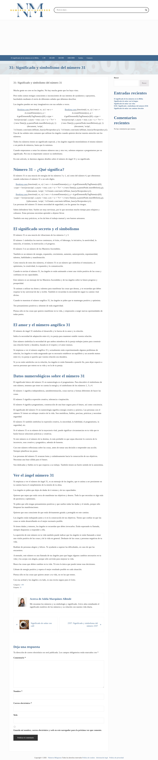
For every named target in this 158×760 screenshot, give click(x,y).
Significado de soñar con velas (124, 104)
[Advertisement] (79, 37)
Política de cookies (88, 758)
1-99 (22, 585)
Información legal (102, 758)
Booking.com (23, 109)
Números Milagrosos (55, 758)
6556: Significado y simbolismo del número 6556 (131, 106)
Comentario (19, 658)
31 (20, 587)
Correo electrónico (22, 703)
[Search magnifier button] (146, 10)
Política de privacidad (116, 758)
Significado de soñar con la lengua (126, 101)
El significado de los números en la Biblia (128, 99)
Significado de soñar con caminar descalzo (129, 108)
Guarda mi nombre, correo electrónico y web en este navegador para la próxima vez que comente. (57, 730)
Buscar (116, 78)
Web (15, 715)
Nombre (17, 691)
